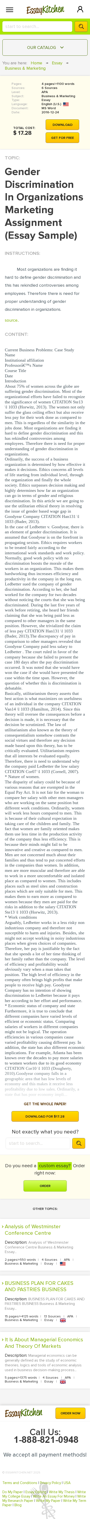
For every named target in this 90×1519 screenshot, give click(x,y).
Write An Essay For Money (54, 1496)
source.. (12, 320)
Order (45, 1186)
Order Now (70, 1413)
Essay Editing (35, 1492)
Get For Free (62, 138)
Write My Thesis (62, 1492)
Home (36, 63)
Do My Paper (12, 1492)
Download (62, 125)
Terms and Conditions (19, 1483)
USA (67, 1483)
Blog (18, 1505)
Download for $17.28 (45, 1116)
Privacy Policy (50, 1483)
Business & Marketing (25, 68)
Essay (57, 63)
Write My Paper (48, 1501)
